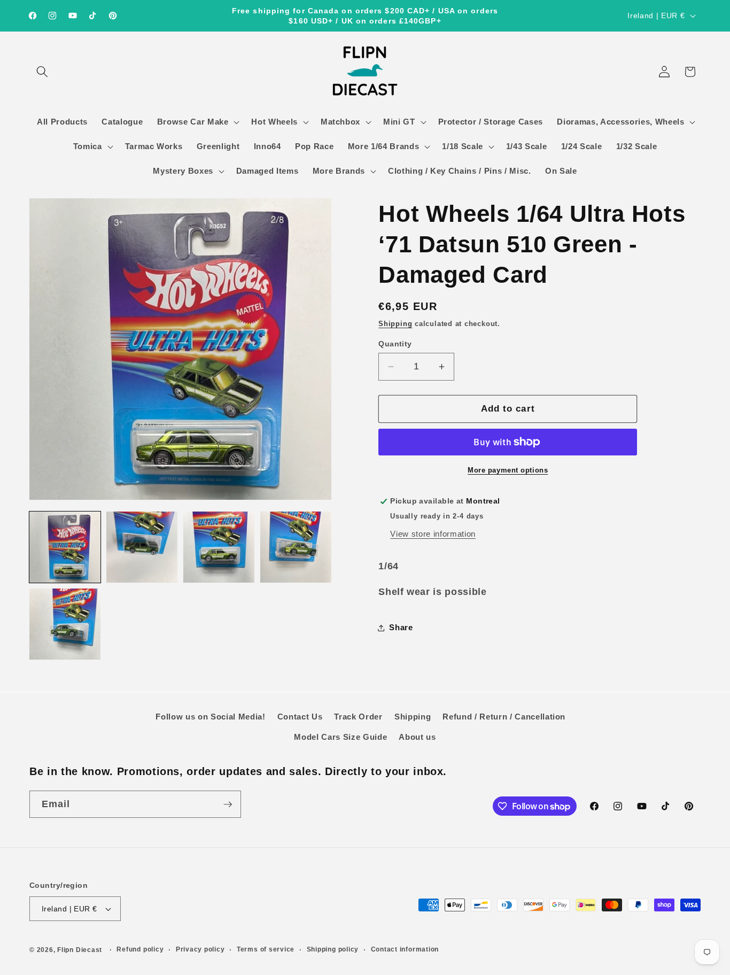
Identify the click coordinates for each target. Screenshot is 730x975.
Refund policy (140, 949)
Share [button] (401, 627)
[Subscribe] (227, 804)
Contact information (405, 949)
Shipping (395, 324)
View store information (433, 533)
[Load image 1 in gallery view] (64, 547)
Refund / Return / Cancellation (503, 716)
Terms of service (265, 949)
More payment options (508, 470)
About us (417, 736)
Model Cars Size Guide (340, 736)
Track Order (358, 716)
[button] (42, 71)
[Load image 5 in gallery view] (64, 624)
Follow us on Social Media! (210, 716)
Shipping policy (333, 949)
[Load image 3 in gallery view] (218, 547)
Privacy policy (200, 949)
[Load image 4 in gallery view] (295, 547)
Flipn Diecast (79, 950)
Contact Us (300, 716)
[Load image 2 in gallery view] (141, 547)
